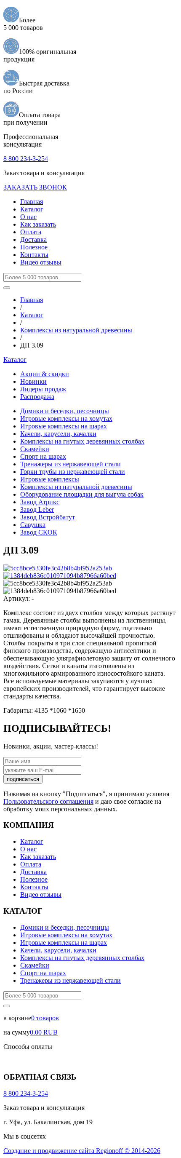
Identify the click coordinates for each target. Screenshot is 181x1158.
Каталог (31, 209)
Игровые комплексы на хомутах (66, 418)
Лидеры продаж (43, 389)
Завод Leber (37, 509)
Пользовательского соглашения (48, 801)
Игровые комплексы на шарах (63, 426)
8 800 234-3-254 (25, 158)
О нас (28, 216)
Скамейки (34, 448)
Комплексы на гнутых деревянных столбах (82, 441)
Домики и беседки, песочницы (64, 411)
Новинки (33, 381)
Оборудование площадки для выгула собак (82, 494)
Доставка (33, 239)
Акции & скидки (44, 373)
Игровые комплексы (49, 479)
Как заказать (38, 224)
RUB (44, 1032)
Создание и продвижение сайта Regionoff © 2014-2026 (81, 1150)
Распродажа (37, 396)
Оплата (30, 231)
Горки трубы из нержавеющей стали (72, 471)
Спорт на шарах (43, 456)
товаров (45, 1018)
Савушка (32, 524)
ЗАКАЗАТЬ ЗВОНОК (35, 187)
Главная (31, 201)
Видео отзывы (40, 262)
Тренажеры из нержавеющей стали (70, 464)
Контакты (34, 254)
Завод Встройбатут (47, 517)
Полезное (34, 247)
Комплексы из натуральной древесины (76, 330)
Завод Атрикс (39, 501)
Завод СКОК (38, 532)
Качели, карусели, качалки (58, 433)
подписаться (23, 779)
